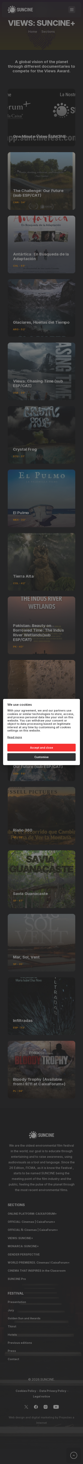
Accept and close (41, 747)
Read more (14, 737)
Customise (41, 756)
